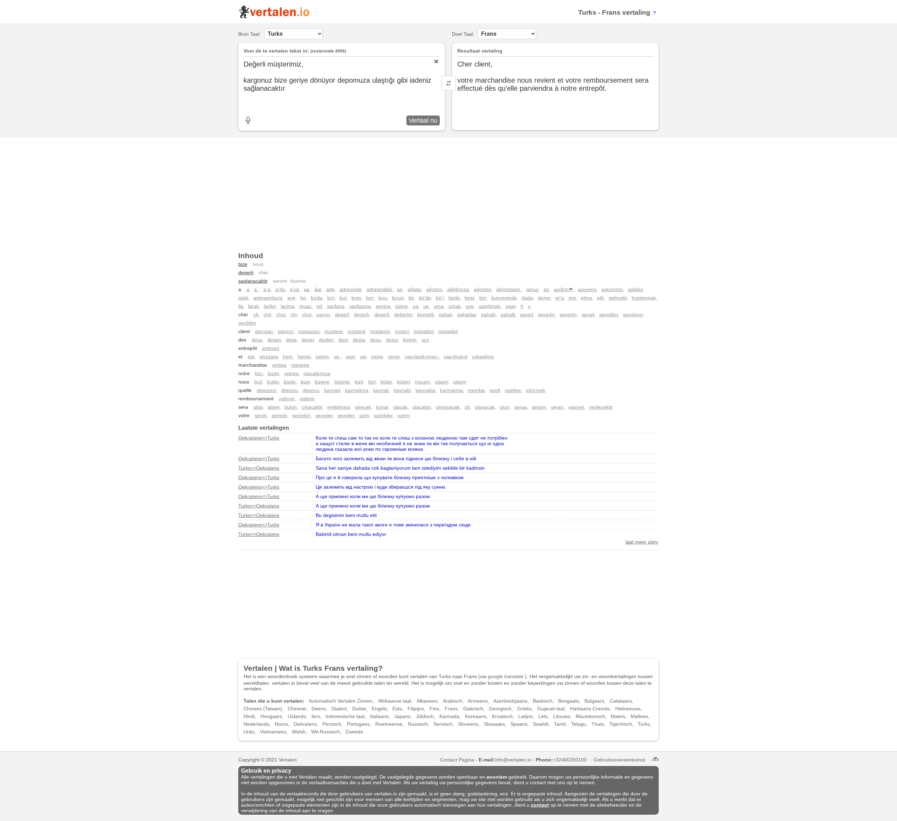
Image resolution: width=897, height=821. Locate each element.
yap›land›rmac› (422, 356)
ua (415, 306)
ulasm (441, 382)
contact (540, 805)
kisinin (410, 340)
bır (303, 298)
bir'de (425, 298)
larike (270, 306)
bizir (359, 382)
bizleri (403, 382)
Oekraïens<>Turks (258, 438)
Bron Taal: (249, 34)
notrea (291, 373)
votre (243, 415)
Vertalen (288, 760)
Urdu (249, 731)
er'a (559, 298)
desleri (326, 340)
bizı (259, 373)
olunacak (485, 407)
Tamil (560, 724)
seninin (279, 415)
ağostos (482, 289)
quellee (513, 390)
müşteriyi (380, 331)
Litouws (561, 716)
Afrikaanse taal (394, 701)
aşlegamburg (267, 298)
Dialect (339, 708)
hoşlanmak (644, 298)
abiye (274, 407)
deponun (266, 390)
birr (482, 298)
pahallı (488, 314)
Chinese (297, 708)
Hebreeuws (628, 708)
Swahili (540, 724)
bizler (386, 382)
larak (253, 306)
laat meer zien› (642, 542)
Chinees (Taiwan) (263, 708)
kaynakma (451, 390)
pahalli (508, 314)
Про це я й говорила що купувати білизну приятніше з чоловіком (390, 477)
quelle (245, 390)
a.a (267, 289)
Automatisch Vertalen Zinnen (340, 701)
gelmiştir (618, 298)
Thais (597, 724)
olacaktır (421, 407)
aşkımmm (612, 289)
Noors (281, 724)
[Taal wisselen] (448, 83)
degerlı (361, 314)
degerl (342, 314)
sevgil (588, 314)
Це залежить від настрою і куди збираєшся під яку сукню (380, 487)
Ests (397, 708)
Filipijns (416, 708)
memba (476, 390)
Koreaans (475, 716)
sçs (425, 340)
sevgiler (345, 415)
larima (287, 306)
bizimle (342, 382)
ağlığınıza (458, 289)
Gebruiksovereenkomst (619, 760)
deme (544, 298)
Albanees (427, 701)
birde (454, 298)
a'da (280, 289)
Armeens (478, 701)
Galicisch (473, 708)
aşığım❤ (563, 289)
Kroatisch (502, 716)
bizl (372, 382)
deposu (289, 390)
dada (527, 298)
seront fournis (289, 281)
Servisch (442, 724)
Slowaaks (494, 724)
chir (267, 314)
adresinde (351, 289)
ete (251, 356)
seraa (520, 407)
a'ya (294, 289)
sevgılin (546, 314)
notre (244, 373)
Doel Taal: (463, 34)
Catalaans (621, 701)
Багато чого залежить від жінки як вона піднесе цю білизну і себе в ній (396, 458)
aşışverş (587, 289)
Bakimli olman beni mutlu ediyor (351, 534)
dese (291, 340)
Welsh (299, 731)
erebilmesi (338, 407)
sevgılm (568, 314)
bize (242, 264)
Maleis (618, 716)
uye (470, 306)
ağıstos (434, 289)
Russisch (418, 724)
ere (572, 298)
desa (257, 340)
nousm (422, 382)
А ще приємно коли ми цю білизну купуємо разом (373, 496)
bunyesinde (504, 298)
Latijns (525, 716)
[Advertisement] (448, 192)
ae (400, 289)
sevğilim (247, 323)
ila (240, 306)
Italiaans (379, 716)
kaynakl (402, 390)
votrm (403, 415)
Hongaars (271, 716)
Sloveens (468, 724)
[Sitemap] (655, 759)
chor (281, 314)
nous (258, 264)
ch (256, 314)
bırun (398, 298)
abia (258, 407)
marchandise (252, 365)
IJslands (297, 716)
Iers (315, 716)
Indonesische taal (345, 716)
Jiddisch (425, 716)
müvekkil (448, 331)
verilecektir (601, 407)
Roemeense (388, 724)
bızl (258, 382)
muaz (305, 306)
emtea (279, 365)
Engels (379, 708)
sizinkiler (383, 415)
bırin (356, 298)
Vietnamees (273, 731)
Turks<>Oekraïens (258, 468)
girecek (363, 407)
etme (586, 298)
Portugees (358, 724)
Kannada (449, 716)
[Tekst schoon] (436, 61)
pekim (322, 356)
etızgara (269, 356)
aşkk (243, 298)
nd (319, 306)
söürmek (535, 390)
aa (306, 289)
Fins (434, 708)
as (546, 289)
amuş (532, 289)
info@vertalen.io (513, 760)
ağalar (414, 289)
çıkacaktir (312, 407)
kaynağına (356, 390)
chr (293, 314)
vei (363, 356)
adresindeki (379, 289)
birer (469, 298)
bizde (290, 382)
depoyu (311, 390)
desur (392, 340)
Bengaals (568, 701)
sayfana (335, 306)
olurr (504, 407)
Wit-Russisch (325, 731)
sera (243, 407)
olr (467, 407)
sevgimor (633, 314)
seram (539, 407)
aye (291, 298)
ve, (337, 356)
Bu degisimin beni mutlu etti (346, 515)
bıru (382, 298)
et (240, 356)
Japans (402, 716)
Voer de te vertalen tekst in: (276, 51)
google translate (505, 676)
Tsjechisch (620, 724)
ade (330, 289)
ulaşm (459, 382)
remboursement (256, 398)
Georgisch (500, 708)
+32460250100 (570, 760)
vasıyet (576, 407)
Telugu (578, 724)
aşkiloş (635, 289)
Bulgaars (594, 701)
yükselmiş (483, 356)
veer (350, 356)
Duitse (359, 708)
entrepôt (247, 348)
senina (383, 306)
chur (306, 314)
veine (377, 356)
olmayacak (448, 407)
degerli (245, 272)
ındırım (287, 398)
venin (394, 356)
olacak (400, 407)
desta (359, 340)
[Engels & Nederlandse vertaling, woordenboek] (273, 17)
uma (439, 306)
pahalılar (466, 314)
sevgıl (526, 314)
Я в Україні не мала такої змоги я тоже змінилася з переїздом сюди (393, 524)
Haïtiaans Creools (590, 708)
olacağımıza (316, 373)
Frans (611, 12)
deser (308, 340)
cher (263, 272)
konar (382, 407)
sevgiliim (608, 314)
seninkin (301, 415)
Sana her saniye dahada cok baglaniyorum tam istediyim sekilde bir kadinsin (400, 468)
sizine (401, 306)
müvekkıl (423, 331)
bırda (316, 298)
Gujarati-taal (550, 708)
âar (317, 289)
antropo (270, 348)
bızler (273, 382)
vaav (510, 306)
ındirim (307, 398)
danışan (264, 331)
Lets (543, 716)
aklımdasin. (508, 289)
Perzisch (331, 724)
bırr (370, 298)
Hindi (249, 716)
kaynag (332, 390)
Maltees (639, 716)
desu (375, 340)
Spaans (519, 724)
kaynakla (425, 390)
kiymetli (425, 314)
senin (261, 415)
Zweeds (354, 731)
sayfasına (360, 306)
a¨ (256, 289)
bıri (343, 298)
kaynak (381, 390)
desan (274, 340)
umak (454, 306)
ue (426, 306)
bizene (322, 382)
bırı (331, 298)
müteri (402, 331)
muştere (333, 331)
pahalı (445, 314)
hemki (304, 356)
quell (494, 390)
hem (288, 356)
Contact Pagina (457, 760)
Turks (587, 12)
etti (600, 298)
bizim (273, 373)
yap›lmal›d (455, 356)
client (244, 331)
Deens (318, 708)
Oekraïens (305, 724)
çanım (323, 314)
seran (557, 407)
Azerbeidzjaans (510, 701)
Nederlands (256, 724)
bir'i (440, 298)
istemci (285, 331)
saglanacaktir (253, 281)
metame (300, 365)
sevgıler (324, 415)
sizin (364, 415)
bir (411, 298)
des (242, 340)
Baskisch (543, 701)
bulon (291, 407)
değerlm (403, 314)
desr (343, 340)
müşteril (356, 331)
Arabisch (452, 701)
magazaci (309, 331)
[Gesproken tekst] (248, 120)
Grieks (524, 708)
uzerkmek (489, 306)
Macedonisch (590, 716)
